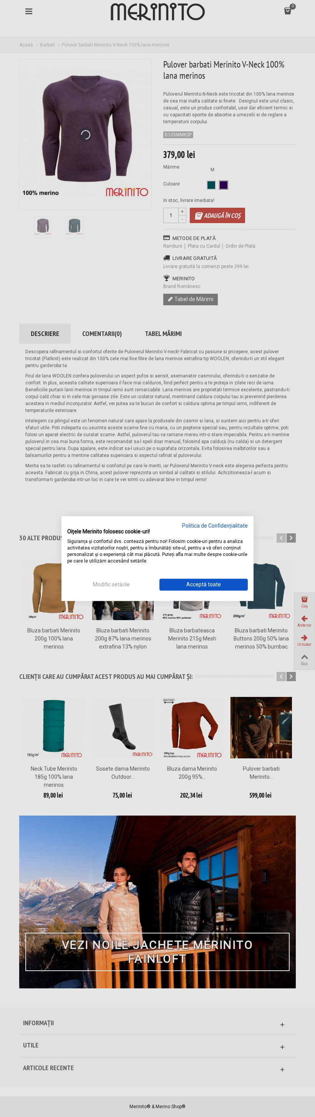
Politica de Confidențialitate (215, 526)
